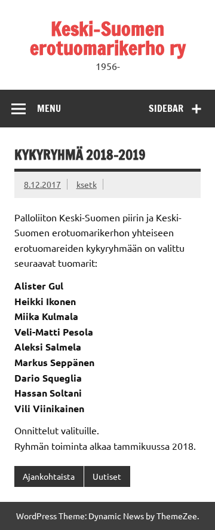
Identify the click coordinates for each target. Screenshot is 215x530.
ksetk (86, 184)
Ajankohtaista (49, 476)
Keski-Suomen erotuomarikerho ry (108, 38)
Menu (49, 108)
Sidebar (166, 108)
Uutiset (107, 476)
